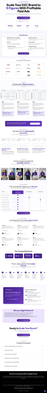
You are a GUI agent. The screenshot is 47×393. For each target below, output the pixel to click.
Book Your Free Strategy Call (23, 17)
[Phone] (45, 391)
